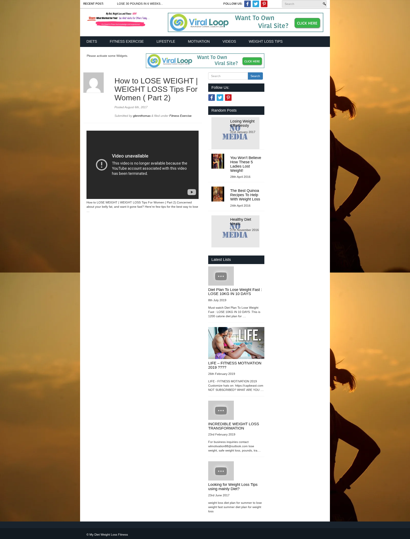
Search (324, 3)
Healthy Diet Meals (240, 221)
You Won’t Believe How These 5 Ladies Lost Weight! (245, 164)
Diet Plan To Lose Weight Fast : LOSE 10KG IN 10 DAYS (235, 292)
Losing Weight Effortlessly (242, 123)
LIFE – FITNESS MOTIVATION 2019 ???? (234, 365)
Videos (229, 41)
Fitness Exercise (127, 41)
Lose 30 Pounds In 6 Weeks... (140, 3)
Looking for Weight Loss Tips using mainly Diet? (233, 486)
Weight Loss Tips (266, 41)
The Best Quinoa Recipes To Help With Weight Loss (245, 194)
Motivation (199, 41)
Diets (91, 41)
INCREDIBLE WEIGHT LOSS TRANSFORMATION (233, 426)
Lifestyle (166, 41)
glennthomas (142, 115)
